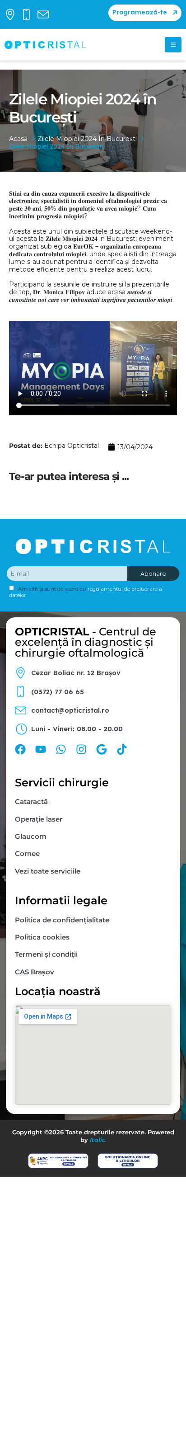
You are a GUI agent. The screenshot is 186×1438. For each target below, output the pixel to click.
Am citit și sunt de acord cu (85, 592)
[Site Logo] (45, 45)
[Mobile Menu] (173, 44)
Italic (98, 1139)
